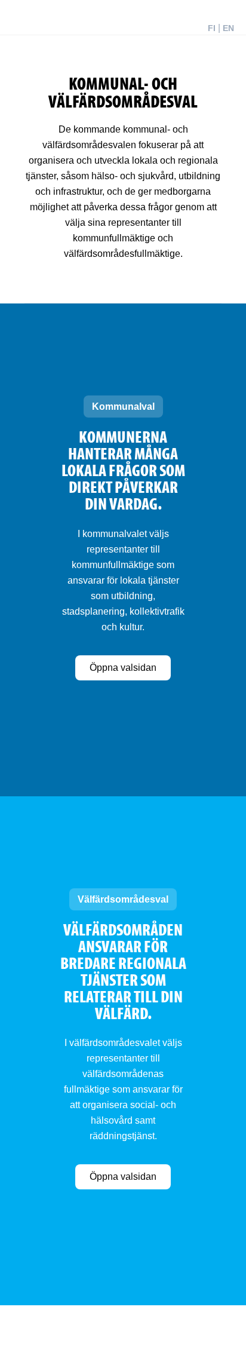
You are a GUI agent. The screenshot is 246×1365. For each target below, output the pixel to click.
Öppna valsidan (123, 667)
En (228, 28)
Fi (212, 28)
